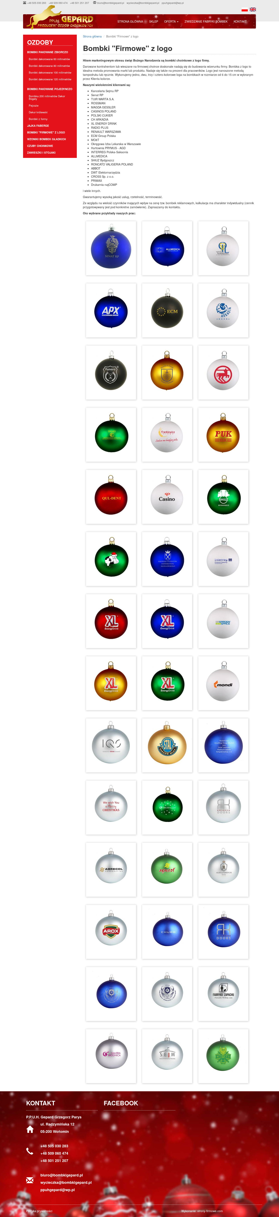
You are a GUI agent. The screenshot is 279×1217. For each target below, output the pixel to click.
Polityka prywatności (39, 1211)
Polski (245, 9)
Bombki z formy (38, 119)
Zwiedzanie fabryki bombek (206, 21)
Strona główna (130, 21)
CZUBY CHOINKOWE (40, 146)
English (253, 9)
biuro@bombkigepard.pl (110, 2)
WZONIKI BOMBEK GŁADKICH (46, 139)
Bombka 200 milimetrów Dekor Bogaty (47, 97)
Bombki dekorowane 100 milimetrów (50, 72)
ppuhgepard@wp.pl (173, 2)
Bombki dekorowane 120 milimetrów (50, 79)
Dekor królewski (38, 112)
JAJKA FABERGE (38, 126)
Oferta (170, 21)
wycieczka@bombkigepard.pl (143, 2)
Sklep (153, 21)
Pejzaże (33, 105)
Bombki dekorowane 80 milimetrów (49, 66)
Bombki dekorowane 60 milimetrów (49, 59)
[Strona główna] (61, 17)
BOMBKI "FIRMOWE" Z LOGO (46, 132)
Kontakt (240, 21)
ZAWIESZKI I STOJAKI (41, 152)
